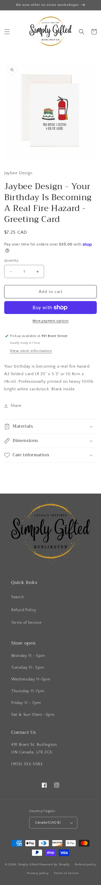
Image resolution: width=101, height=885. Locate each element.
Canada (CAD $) (48, 822)
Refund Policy (23, 610)
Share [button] (16, 405)
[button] (7, 32)
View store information (31, 351)
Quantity (11, 260)
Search (17, 597)
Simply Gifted (28, 864)
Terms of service (66, 873)
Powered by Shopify (54, 864)
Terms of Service (26, 622)
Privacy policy (38, 873)
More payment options (51, 321)
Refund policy (85, 864)
